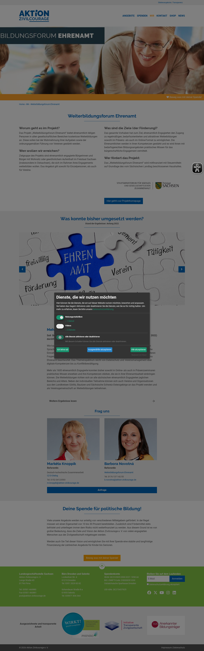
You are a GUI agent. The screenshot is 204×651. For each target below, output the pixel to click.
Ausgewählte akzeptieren (99, 349)
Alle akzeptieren (138, 349)
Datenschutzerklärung (103, 309)
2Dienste (70, 330)
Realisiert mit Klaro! (139, 355)
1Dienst (69, 321)
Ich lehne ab (62, 349)
